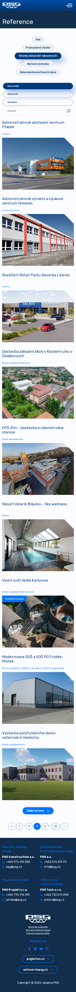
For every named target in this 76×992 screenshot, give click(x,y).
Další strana (35, 810)
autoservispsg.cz (35, 969)
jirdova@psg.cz (54, 899)
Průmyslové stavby (38, 47)
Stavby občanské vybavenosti (38, 55)
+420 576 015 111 (55, 862)
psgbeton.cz (36, 958)
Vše (38, 39)
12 (55, 826)
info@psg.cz (52, 866)
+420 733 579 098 (56, 894)
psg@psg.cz (14, 866)
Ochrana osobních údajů (38, 930)
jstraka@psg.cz (16, 899)
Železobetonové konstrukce (38, 72)
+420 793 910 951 (18, 894)
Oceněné (12, 102)
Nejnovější (13, 86)
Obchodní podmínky (38, 927)
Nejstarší (12, 94)
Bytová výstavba (38, 63)
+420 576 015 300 (18, 862)
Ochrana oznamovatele (38, 933)
